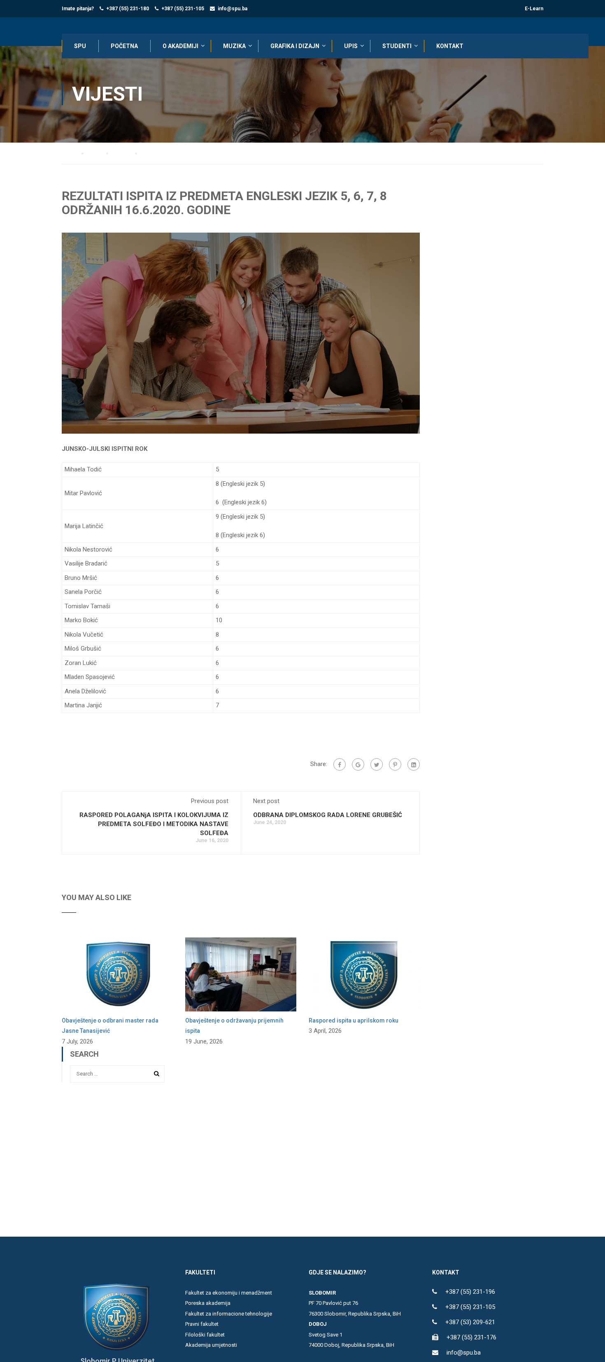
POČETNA (124, 46)
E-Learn (534, 9)
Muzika (234, 46)
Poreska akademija (207, 1303)
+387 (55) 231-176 (471, 1337)
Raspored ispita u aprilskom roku (353, 1020)
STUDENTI (397, 46)
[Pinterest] (395, 764)
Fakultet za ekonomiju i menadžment (228, 1293)
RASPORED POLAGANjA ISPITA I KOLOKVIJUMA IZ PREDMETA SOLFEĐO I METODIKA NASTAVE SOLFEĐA (153, 824)
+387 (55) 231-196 (470, 1291)
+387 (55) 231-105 (182, 9)
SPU (80, 46)
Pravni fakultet (202, 1324)
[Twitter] (376, 764)
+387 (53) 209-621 (470, 1322)
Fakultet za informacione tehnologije (228, 1314)
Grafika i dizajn (294, 46)
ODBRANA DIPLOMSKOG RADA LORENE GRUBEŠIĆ (327, 815)
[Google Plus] (358, 764)
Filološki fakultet (205, 1335)
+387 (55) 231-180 (127, 9)
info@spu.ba (232, 9)
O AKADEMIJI (180, 46)
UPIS (351, 46)
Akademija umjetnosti (211, 1345)
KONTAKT (449, 46)
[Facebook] (339, 764)
